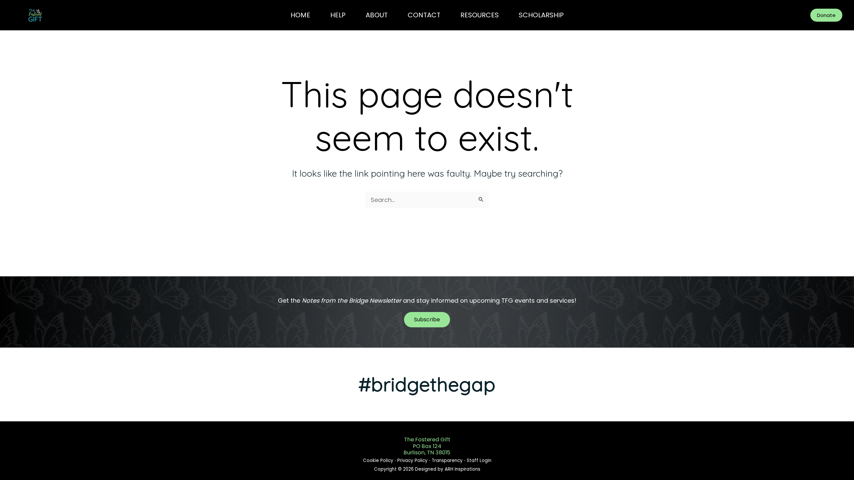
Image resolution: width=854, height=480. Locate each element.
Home (300, 15)
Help (338, 15)
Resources (479, 15)
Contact (424, 15)
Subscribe (427, 319)
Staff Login (478, 460)
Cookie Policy (379, 460)
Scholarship (541, 15)
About (377, 15)
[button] (826, 15)
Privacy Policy (413, 460)
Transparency (448, 460)
